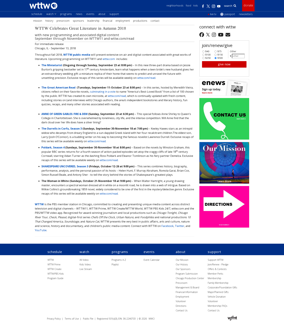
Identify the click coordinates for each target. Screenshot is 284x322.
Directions (181, 305)
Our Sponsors (183, 269)
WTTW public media (76, 54)
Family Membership (218, 282)
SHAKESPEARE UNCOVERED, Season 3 (64, 166)
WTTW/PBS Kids (55, 273)
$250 (208, 57)
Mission (37, 20)
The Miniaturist (51, 65)
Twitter (179, 226)
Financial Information (187, 292)
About (102, 14)
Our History (182, 264)
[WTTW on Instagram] (214, 34)
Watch (50, 14)
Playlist (115, 264)
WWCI (151, 318)
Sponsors (78, 20)
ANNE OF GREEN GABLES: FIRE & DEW (64, 114)
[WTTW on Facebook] (202, 34)
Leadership (93, 20)
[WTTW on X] (208, 34)
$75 (219, 50)
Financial (107, 20)
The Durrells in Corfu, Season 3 (61, 128)
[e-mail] (227, 34)
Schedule (36, 14)
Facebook (167, 226)
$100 (208, 54)
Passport (230, 14)
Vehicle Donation (217, 296)
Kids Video (85, 264)
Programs (66, 14)
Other (233, 51)
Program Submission (187, 273)
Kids (195, 5)
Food (188, 5)
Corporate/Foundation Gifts (222, 287)
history (49, 20)
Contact (155, 20)
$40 (207, 50)
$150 (220, 54)
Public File (88, 318)
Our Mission (182, 259)
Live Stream (86, 269)
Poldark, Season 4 (53, 147)
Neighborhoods (175, 5)
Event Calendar (152, 259)
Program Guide (55, 278)
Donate (248, 5)
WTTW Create (54, 269)
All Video (84, 259)
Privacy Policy (54, 318)
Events (90, 14)
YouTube (41, 230)
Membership (214, 278)
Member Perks (215, 273)
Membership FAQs (217, 305)
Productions (140, 20)
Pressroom (63, 20)
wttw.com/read (146, 78)
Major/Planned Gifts (218, 292)
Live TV (213, 14)
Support (114, 14)
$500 (220, 57)
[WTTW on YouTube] (221, 34)
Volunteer (181, 301)
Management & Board (187, 287)
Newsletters (246, 14)
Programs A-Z (119, 259)
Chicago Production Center (190, 278)
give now (224, 64)
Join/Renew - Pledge (218, 264)
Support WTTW (215, 259)
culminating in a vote (103, 91)
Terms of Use (72, 318)
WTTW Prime (53, 264)
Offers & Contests (217, 269)
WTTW (39, 204)
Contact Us (182, 310)
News (79, 14)
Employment (123, 20)
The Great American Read (58, 87)
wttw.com (109, 59)
